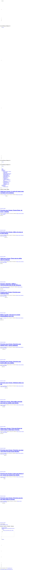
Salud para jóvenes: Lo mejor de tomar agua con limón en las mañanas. (12, 192)
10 (5, 524)
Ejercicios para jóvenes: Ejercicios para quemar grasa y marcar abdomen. (10, 344)
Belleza (17, 194)
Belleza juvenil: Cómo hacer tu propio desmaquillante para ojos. (10, 315)
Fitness (19, 194)
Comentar (4, 208)
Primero (1, 524)
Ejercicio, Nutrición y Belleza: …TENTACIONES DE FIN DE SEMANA (10, 284)
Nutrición (21, 194)
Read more (1, 208)
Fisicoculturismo (7, 287)
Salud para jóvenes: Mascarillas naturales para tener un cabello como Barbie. (11, 402)
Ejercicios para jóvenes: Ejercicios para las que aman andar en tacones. (11, 498)
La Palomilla (4, 194)
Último (7, 524)
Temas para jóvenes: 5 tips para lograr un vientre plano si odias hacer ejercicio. (11, 429)
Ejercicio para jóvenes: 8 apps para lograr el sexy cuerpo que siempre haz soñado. (11, 474)
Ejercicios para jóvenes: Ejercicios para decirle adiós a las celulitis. (10, 362)
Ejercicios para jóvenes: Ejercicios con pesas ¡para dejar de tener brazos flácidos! (11, 450)
